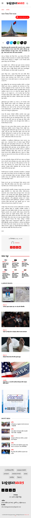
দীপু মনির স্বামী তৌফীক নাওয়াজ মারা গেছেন (19, 452)
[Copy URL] (14, 42)
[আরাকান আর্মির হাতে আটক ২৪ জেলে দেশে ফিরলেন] (6, 438)
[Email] (21, 42)
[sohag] (13, 242)
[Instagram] (14, 247)
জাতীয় (7, 10)
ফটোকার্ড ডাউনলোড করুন (23, 17)
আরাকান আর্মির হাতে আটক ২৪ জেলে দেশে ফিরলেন (19, 438)
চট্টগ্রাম (12, 436)
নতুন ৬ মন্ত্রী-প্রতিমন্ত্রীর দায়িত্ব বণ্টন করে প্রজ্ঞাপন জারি (25, 275)
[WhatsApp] (18, 42)
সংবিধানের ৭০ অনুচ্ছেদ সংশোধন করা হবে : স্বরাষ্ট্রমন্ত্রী (20, 425)
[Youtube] (20, 247)
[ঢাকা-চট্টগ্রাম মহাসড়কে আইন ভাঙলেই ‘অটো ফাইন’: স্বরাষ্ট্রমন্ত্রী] (6, 431)
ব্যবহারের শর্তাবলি (21, 470)
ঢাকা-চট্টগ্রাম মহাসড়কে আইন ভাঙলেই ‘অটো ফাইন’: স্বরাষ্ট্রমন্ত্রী (19, 432)
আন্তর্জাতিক (4, 380)
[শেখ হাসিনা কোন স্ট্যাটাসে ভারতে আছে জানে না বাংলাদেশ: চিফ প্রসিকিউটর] (6, 445)
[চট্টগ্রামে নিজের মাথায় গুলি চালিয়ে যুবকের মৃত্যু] (25, 260)
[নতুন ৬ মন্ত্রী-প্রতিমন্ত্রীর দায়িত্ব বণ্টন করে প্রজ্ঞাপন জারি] (25, 270)
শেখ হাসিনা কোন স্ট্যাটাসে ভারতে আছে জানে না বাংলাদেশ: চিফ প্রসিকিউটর (19, 445)
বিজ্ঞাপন (19, 477)
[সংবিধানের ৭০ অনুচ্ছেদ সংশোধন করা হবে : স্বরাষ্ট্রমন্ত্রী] (6, 424)
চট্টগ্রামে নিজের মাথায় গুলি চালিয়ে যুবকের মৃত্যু (25, 265)
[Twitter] (11, 42)
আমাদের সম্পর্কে (16, 474)
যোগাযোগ (6, 474)
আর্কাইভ (12, 477)
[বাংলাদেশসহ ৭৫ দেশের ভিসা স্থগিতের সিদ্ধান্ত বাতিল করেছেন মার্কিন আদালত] (6, 270)
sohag (17, 243)
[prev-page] (2, 458)
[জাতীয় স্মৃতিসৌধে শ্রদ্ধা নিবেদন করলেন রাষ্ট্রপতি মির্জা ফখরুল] (15, 270)
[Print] (25, 42)
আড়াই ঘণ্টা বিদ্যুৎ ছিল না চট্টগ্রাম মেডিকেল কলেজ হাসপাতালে (15, 265)
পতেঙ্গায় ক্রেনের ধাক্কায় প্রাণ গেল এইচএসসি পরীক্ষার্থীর (5, 265)
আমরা (25, 474)
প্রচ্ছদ (3, 10)
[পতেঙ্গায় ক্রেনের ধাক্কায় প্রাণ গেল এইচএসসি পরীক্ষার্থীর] (6, 260)
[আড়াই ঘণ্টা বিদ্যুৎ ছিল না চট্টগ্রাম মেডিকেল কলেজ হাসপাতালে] (15, 260)
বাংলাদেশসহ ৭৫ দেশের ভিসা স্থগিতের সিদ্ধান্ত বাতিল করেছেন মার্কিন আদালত (6, 276)
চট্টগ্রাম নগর (4, 261)
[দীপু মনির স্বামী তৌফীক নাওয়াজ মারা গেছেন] (6, 452)
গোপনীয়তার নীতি (9, 470)
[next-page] (5, 458)
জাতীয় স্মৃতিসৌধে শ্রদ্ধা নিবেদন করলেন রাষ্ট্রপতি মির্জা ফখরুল (15, 275)
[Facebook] (7, 42)
